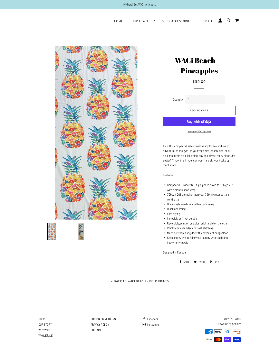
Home (118, 21)
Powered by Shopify (229, 324)
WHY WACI (44, 330)
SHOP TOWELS (141, 21)
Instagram (152, 324)
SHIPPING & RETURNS (103, 319)
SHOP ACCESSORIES (177, 21)
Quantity (178, 99)
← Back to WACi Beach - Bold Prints (139, 281)
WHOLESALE (45, 336)
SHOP (41, 319)
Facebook (152, 319)
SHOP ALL (206, 21)
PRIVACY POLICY (99, 324)
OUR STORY (45, 324)
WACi (238, 319)
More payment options (199, 131)
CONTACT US (97, 330)
